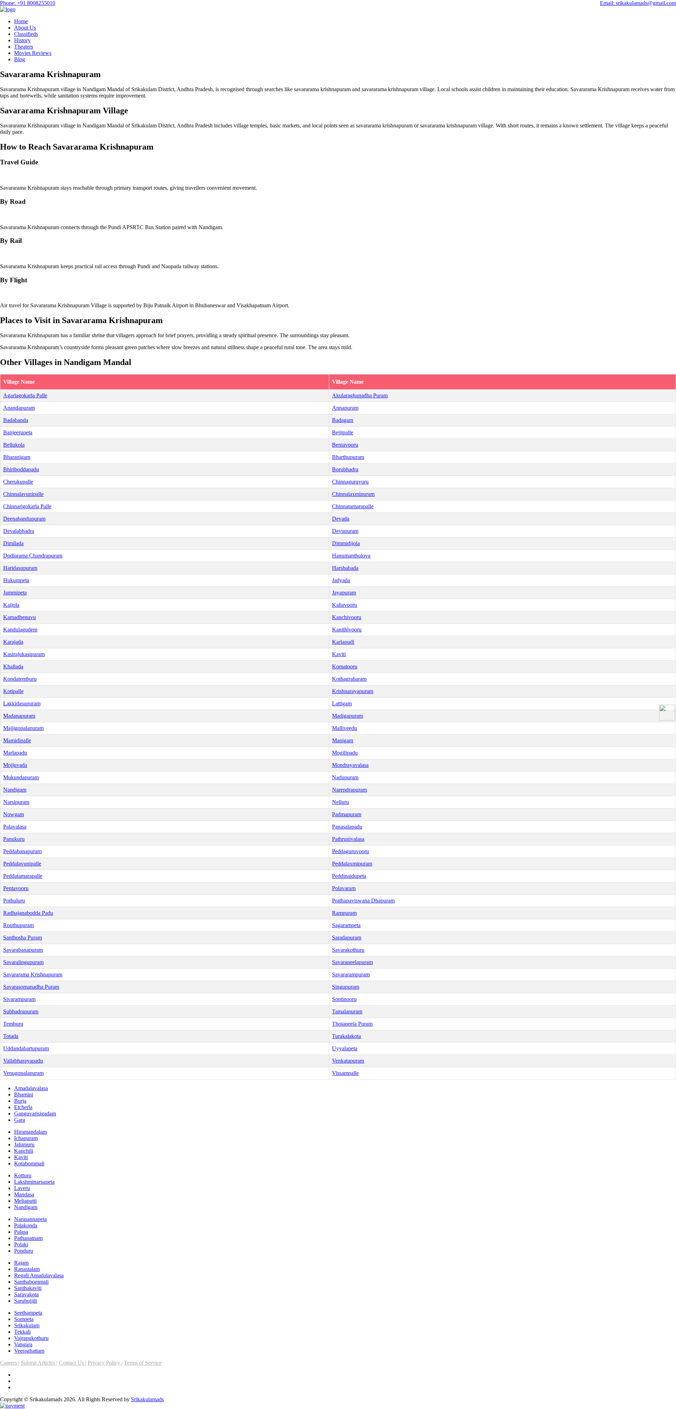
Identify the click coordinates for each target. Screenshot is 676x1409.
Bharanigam (16, 457)
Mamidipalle (17, 740)
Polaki (21, 1244)
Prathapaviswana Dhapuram (363, 901)
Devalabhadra (18, 531)
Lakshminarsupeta (34, 1182)
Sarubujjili (25, 1301)
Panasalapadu (347, 827)
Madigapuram (347, 716)
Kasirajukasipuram (24, 654)
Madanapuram (19, 716)
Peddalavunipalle (22, 864)
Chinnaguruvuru (350, 482)
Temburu (13, 1024)
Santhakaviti (28, 1288)
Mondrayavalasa (350, 765)
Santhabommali (31, 1282)
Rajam (21, 1263)
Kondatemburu (20, 679)
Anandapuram (19, 408)
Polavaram (344, 888)
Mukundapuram (21, 777)
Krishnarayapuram (352, 691)
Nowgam (13, 814)
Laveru (22, 1188)
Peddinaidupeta (349, 876)
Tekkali (22, 1332)
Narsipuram (16, 802)
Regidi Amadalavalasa (39, 1275)
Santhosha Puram (22, 938)
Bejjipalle (342, 432)
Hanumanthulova (351, 556)
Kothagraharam (349, 679)
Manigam (342, 740)
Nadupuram (345, 777)
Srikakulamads (147, 1399)
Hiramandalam (30, 1132)
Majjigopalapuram (23, 728)
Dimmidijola (346, 543)
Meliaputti (25, 1201)
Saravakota (26, 1294)
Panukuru (14, 839)
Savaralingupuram (23, 962)
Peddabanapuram (22, 851)
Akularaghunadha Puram (360, 395)
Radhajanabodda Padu (28, 913)
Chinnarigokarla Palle (27, 506)
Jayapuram (344, 593)
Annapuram (345, 408)
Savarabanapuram (23, 950)
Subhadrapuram (20, 1011)
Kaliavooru (344, 605)
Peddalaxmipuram (352, 864)
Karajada (13, 642)
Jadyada (341, 580)
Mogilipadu (345, 753)
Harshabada (345, 568)
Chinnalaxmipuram (353, 494)
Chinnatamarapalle (353, 506)
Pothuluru (14, 901)
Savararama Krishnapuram (32, 974)
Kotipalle (13, 691)
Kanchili (23, 1151)
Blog (19, 59)
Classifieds (26, 34)
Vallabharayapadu (23, 1061)
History (22, 40)
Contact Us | (72, 1363)
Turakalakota (346, 1036)
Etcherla (23, 1107)
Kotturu (22, 1175)
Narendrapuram (349, 790)
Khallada (13, 666)
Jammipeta (15, 593)
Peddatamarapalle (22, 876)
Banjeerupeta (17, 432)
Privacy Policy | (105, 1363)
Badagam (342, 420)
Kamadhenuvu (19, 617)
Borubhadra (345, 469)
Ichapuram (26, 1138)
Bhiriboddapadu (21, 469)
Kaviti (339, 654)
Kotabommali (29, 1163)
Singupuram (345, 987)
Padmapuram (346, 814)
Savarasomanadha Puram (31, 987)
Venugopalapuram (23, 1073)
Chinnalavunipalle (23, 494)
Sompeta (23, 1319)
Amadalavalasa (31, 1088)
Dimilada (13, 543)
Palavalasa (14, 827)
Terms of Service (143, 1363)
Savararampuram (351, 974)
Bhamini (23, 1094)
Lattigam (342, 703)
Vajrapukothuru (31, 1338)
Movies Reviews (32, 53)
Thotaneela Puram (352, 1024)
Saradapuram (346, 938)
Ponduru (23, 1251)
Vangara (23, 1344)
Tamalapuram (347, 1011)
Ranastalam (27, 1269)
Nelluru (340, 802)
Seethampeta (28, 1313)
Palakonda (25, 1225)
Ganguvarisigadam (35, 1113)
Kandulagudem (20, 630)
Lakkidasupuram (21, 703)
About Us (25, 28)
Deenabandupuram (24, 519)
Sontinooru (344, 999)
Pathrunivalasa (348, 839)
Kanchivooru (346, 617)
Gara (19, 1120)
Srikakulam (26, 1325)
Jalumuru (24, 1144)
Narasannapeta (30, 1219)
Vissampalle (345, 1073)
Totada (10, 1036)
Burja (20, 1101)
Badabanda (15, 420)
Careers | (9, 1363)
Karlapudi (343, 642)
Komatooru (344, 666)
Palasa (21, 1232)
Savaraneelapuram (352, 962)
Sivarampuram (19, 999)
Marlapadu (15, 753)
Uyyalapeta (344, 1048)
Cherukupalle (18, 482)
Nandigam (14, 790)
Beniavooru (345, 445)
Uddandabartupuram (26, 1048)
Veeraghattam (29, 1351)
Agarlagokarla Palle (25, 395)
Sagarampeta (346, 925)
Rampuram (344, 913)
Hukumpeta (16, 580)
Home (21, 21)
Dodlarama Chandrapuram (32, 556)
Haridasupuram (20, 568)
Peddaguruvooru (350, 851)
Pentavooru (16, 888)
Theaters (23, 47)
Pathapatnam (28, 1238)
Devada (340, 519)
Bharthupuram (348, 457)
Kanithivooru (347, 630)
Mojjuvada (15, 765)
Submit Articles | (39, 1363)
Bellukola (14, 445)
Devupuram (345, 531)
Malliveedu (344, 728)
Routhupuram (18, 925)
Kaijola (11, 605)
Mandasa (24, 1194)
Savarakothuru (348, 950)
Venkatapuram (348, 1061)
